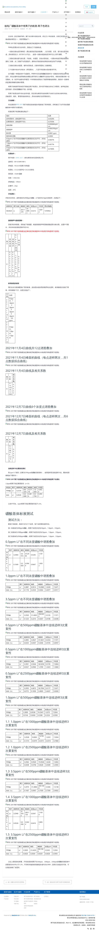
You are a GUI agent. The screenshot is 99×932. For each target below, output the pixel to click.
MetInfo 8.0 (15, 915)
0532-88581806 (84, 899)
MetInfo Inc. (32, 915)
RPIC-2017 (19, 104)
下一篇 (57, 882)
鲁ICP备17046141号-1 (88, 915)
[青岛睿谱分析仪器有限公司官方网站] (14, 7)
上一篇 (14, 882)
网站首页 (7, 12)
